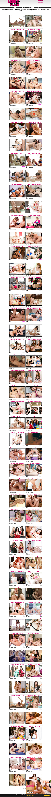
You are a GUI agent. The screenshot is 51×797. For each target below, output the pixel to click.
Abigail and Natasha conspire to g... (34, 556)
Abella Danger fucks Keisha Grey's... (34, 76)
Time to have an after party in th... (17, 246)
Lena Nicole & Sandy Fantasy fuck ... (17, 711)
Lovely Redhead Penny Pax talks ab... (34, 261)
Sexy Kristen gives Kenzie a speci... (34, 401)
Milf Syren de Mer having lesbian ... (34, 370)
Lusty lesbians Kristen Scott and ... (34, 602)
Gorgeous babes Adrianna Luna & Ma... (34, 757)
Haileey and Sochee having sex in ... (34, 432)
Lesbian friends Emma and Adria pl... (34, 277)
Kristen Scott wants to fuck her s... (17, 540)
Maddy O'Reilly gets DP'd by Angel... (17, 664)
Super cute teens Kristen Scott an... (34, 385)
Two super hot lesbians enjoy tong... (17, 556)
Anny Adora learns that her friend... (34, 339)
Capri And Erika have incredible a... (17, 354)
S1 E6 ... (34, 416)
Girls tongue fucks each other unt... (17, 478)
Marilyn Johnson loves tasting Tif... (34, 230)
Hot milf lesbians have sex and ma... (17, 494)
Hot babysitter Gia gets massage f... (34, 726)
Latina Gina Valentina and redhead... (34, 184)
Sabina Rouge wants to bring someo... (17, 277)
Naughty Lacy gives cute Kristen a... (17, 602)
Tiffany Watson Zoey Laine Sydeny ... (17, 649)
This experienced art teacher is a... (17, 76)
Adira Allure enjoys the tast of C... (17, 60)
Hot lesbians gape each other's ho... (34, 525)
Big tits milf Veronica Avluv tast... (17, 633)
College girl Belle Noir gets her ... (17, 509)
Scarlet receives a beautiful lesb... (17, 339)
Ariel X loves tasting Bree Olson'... (34, 587)
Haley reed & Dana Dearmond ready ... (34, 618)
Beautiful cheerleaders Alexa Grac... (17, 122)
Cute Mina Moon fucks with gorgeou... (17, 385)
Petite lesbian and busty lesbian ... (17, 215)
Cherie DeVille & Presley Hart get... (17, 184)
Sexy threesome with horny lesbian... (34, 354)
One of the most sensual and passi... (17, 91)
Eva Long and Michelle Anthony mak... (34, 91)
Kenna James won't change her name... (17, 726)
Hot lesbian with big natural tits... (17, 587)
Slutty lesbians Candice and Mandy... (17, 261)
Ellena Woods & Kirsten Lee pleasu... (34, 695)
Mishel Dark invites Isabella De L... (17, 323)
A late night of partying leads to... (34, 323)
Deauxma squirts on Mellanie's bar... (17, 370)
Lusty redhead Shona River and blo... (17, 695)
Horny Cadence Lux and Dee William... (34, 215)
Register (42, 2)
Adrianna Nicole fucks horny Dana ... (34, 633)
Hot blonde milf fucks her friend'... (17, 199)
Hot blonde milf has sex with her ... (17, 463)
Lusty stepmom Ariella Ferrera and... (17, 618)
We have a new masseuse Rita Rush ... (17, 14)
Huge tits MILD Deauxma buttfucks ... (34, 292)
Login (39, 2)
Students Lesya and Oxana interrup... (34, 711)
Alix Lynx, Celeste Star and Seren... (34, 246)
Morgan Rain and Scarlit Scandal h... (17, 292)
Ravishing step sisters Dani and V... (34, 664)
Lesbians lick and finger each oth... (17, 757)
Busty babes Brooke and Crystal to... (17, 401)
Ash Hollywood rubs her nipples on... (34, 122)
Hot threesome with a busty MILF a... (17, 525)
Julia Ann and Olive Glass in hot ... (17, 680)
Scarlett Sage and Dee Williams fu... (17, 571)
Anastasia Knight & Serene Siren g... (17, 230)
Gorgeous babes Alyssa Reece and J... (34, 494)
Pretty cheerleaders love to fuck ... (34, 29)
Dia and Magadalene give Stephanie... (34, 308)
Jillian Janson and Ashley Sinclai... (34, 153)
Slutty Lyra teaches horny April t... (34, 199)
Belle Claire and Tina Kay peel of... (17, 416)
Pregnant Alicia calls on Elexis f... (34, 45)
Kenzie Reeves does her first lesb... (34, 571)
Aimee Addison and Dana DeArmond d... (34, 14)
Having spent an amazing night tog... (34, 540)
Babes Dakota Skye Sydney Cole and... (17, 447)
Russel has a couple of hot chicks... (17, 153)
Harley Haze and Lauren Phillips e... (34, 60)
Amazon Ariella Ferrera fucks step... (17, 432)
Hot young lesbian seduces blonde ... (34, 463)
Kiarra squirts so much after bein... (34, 478)
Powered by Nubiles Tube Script (24, 795)
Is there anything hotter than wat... (34, 509)
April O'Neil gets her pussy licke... (34, 680)
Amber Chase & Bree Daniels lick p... (17, 45)
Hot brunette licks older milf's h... (17, 308)
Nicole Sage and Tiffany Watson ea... (34, 649)
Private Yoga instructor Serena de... (34, 447)
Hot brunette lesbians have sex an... (17, 29)
